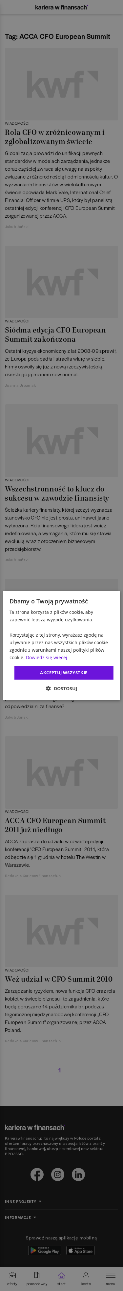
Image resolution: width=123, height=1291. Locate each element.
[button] (61, 688)
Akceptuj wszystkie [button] (63, 673)
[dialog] (61, 645)
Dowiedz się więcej (46, 657)
